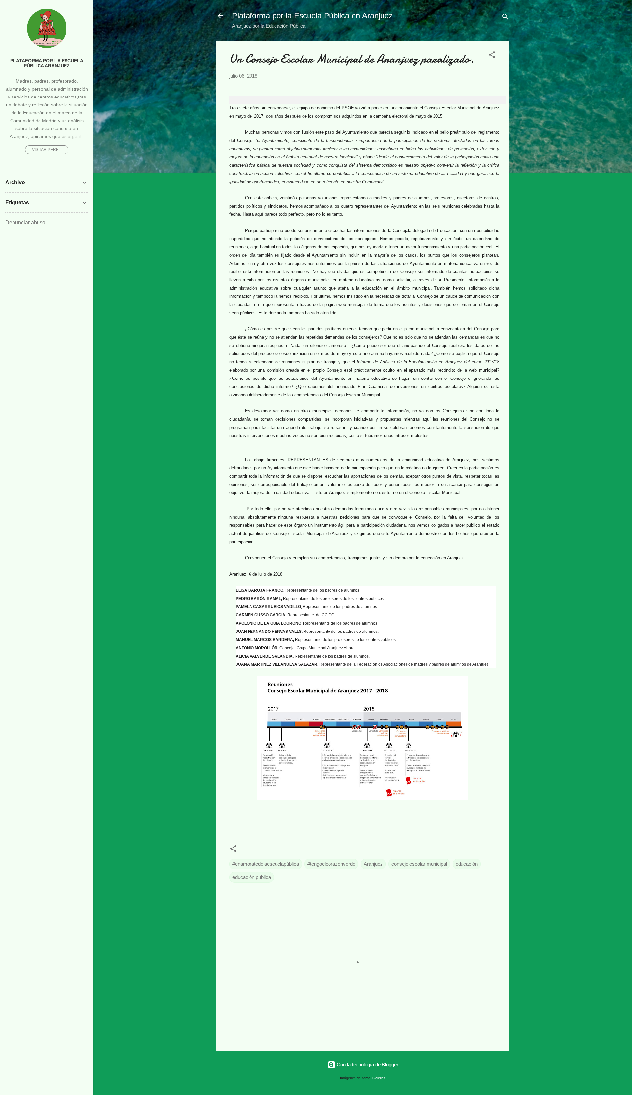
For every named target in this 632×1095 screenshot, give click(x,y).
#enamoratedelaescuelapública (265, 864)
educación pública (251, 877)
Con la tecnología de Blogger (366, 1064)
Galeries (379, 1078)
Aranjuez (373, 864)
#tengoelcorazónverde (331, 864)
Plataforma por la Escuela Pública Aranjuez (46, 63)
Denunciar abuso (25, 222)
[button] (492, 56)
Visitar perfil (47, 149)
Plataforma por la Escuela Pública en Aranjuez (312, 15)
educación (467, 864)
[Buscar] (505, 18)
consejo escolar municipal (419, 864)
